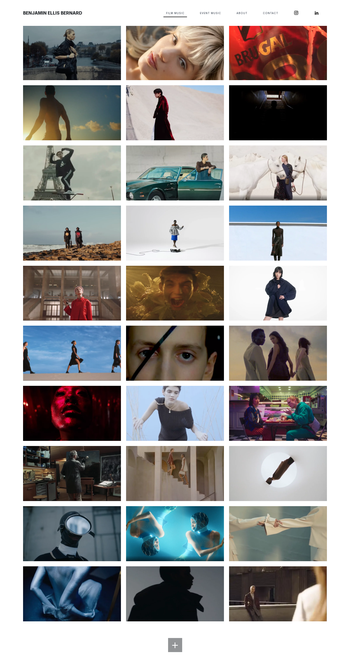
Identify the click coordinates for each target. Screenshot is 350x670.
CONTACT (270, 13)
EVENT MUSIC (210, 13)
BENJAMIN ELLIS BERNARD (52, 13)
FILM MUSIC (175, 13)
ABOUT (242, 13)
